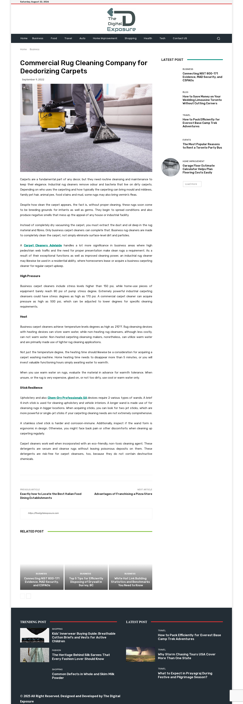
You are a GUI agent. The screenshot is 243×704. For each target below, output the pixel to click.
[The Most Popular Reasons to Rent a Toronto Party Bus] (170, 144)
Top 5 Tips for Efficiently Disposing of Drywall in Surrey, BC (86, 582)
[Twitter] (192, 695)
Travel (186, 115)
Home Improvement (193, 161)
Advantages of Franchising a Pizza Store (123, 494)
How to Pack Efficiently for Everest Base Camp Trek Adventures (201, 123)
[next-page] (28, 596)
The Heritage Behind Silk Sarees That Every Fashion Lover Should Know (81, 656)
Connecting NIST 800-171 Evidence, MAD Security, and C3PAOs (41, 582)
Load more (191, 184)
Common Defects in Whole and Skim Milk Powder (83, 676)
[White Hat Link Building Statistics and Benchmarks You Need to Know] (130, 564)
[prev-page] (22, 596)
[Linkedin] (174, 695)
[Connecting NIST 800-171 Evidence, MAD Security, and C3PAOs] (42, 564)
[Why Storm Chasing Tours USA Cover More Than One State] (140, 654)
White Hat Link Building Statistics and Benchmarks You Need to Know (130, 582)
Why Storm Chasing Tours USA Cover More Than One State (187, 656)
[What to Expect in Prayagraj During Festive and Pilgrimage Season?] (140, 673)
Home (23, 49)
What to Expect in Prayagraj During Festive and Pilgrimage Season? (185, 675)
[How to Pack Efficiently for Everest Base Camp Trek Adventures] (170, 121)
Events (187, 140)
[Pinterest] (183, 695)
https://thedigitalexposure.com (43, 513)
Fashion (56, 650)
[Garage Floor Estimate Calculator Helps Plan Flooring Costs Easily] (170, 167)
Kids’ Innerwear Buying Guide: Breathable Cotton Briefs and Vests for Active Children (83, 637)
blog (185, 92)
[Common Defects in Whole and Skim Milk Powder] (34, 674)
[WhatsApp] (200, 695)
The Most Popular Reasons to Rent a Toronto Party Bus (202, 145)
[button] (218, 38)
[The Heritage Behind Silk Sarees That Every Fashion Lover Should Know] (34, 655)
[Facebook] (157, 695)
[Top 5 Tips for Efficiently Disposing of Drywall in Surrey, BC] (86, 564)
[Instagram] (166, 695)
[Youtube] (209, 695)
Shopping (57, 629)
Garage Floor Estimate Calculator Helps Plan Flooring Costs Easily (199, 169)
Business (34, 49)
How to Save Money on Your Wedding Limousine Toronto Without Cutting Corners (202, 100)
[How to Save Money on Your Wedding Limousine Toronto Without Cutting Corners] (170, 98)
